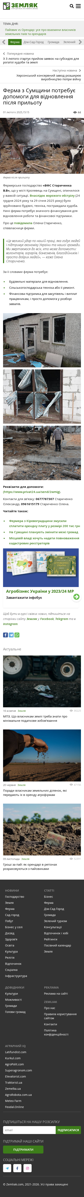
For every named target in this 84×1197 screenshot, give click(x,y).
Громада (53, 42)
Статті (49, 890)
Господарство (14, 897)
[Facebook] (5, 635)
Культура (11, 951)
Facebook (47, 619)
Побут (9, 921)
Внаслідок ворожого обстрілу (52, 195)
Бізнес (48, 897)
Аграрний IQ (15, 1046)
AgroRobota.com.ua (18, 1095)
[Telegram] (11, 635)
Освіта (9, 945)
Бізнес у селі (14, 927)
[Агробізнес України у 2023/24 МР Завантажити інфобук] (41, 606)
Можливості (13, 1000)
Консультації (53, 927)
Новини (12, 890)
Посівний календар (57, 945)
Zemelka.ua (13, 1089)
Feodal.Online (14, 1107)
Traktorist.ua (13, 1082)
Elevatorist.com (15, 1076)
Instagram (10, 624)
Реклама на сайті (56, 993)
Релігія (9, 957)
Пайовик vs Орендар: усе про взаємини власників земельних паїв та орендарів (40, 32)
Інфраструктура (16, 976)
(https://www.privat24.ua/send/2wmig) (31, 492)
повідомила (23, 223)
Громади (11, 1006)
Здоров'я (11, 939)
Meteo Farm (13, 1101)
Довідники (14, 987)
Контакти (50, 1024)
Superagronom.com (18, 1070)
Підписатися (68, 1130)
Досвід (9, 933)
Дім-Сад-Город (34, 42)
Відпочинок (13, 964)
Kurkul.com (13, 1058)
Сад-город (12, 915)
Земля (22, 711)
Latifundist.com (15, 1052)
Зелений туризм (55, 921)
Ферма (15, 42)
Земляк (32, 619)
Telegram (61, 619)
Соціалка (11, 970)
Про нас (49, 1008)
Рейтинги (50, 939)
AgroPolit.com (14, 1064)
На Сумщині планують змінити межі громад (43, 532)
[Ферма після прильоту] (42, 146)
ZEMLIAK (50, 1002)
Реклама (51, 987)
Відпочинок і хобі (56, 933)
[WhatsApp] (16, 635)
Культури (11, 993)
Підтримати (23, 1149)
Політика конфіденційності (56, 1032)
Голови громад (15, 1012)
